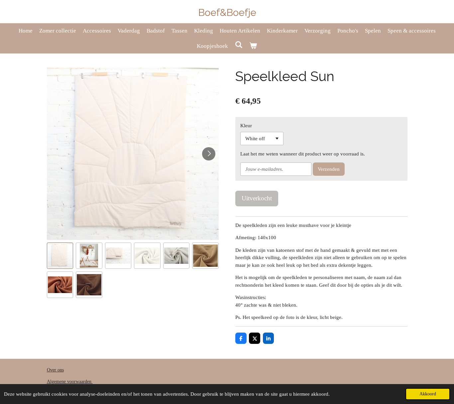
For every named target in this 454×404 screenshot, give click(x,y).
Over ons (55, 369)
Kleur (246, 125)
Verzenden (329, 169)
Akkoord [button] (427, 393)
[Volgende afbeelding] (208, 153)
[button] (60, 256)
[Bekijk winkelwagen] (253, 46)
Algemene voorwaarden (70, 381)
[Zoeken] (238, 45)
